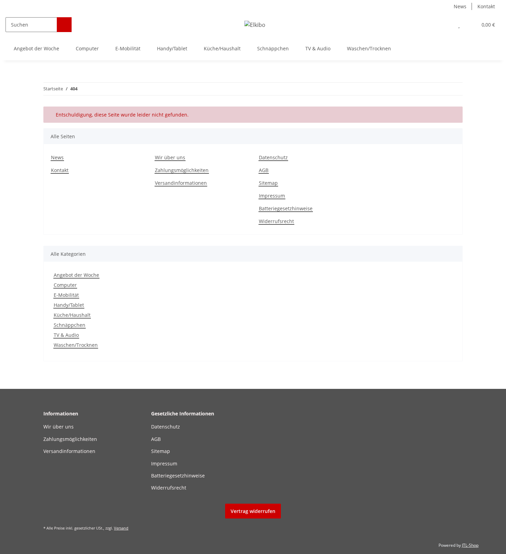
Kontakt (486, 6)
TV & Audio (66, 335)
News (460, 6)
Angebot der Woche (76, 275)
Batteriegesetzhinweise (286, 208)
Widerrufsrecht (276, 221)
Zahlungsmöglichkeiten (182, 170)
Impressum (272, 195)
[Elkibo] (254, 24)
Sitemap (268, 183)
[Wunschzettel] (459, 25)
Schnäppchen (69, 325)
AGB (263, 170)
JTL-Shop (470, 545)
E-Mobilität (66, 295)
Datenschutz (273, 157)
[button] (445, 25)
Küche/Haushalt (72, 315)
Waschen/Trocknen (76, 345)
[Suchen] (64, 24)
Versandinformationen (181, 183)
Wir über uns (170, 157)
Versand (121, 528)
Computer (65, 285)
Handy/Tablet (69, 305)
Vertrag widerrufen (253, 511)
